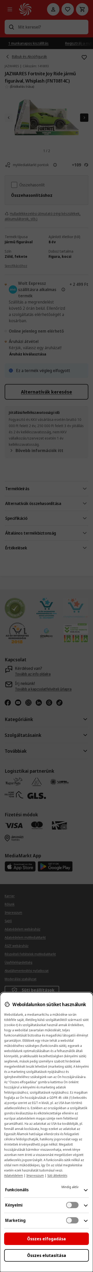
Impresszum (35, 1175)
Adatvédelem (13, 1175)
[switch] (72, 1205)
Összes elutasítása (46, 1255)
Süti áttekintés (57, 1175)
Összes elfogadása (46, 1239)
